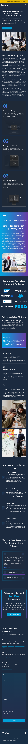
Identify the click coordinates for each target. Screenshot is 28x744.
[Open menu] (25, 4)
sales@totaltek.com (7, 669)
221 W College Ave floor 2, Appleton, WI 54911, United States (13, 646)
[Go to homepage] (4, 5)
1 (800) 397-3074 (6, 657)
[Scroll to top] (25, 741)
